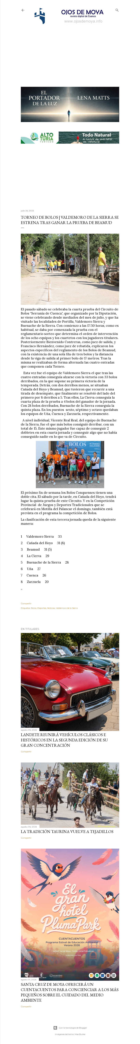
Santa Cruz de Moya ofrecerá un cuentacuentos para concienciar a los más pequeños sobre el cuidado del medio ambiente (69, 992)
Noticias (51, 608)
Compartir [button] (26, 603)
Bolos (33, 608)
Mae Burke (80, 1034)
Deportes (41, 608)
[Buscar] (117, 9)
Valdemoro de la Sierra (67, 608)
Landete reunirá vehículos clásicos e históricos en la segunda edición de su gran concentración (64, 740)
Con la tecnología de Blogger (73, 1027)
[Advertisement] (70, 50)
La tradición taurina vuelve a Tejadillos (67, 831)
